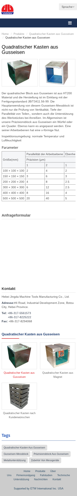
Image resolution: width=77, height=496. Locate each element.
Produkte (19, 33)
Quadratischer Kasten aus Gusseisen (51, 33)
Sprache (67, 6)
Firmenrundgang (25, 475)
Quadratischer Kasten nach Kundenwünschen (19, 415)
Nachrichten (41, 479)
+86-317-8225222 (19, 317)
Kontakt (8, 289)
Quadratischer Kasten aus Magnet (57, 374)
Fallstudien (46, 475)
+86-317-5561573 (19, 313)
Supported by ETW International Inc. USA (38, 488)
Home (5, 33)
